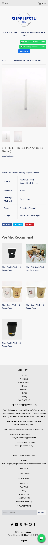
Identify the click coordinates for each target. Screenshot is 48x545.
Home (4, 60)
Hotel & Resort (24, 382)
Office (24, 386)
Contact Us (24, 494)
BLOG (24, 393)
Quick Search (24, 473)
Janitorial (24, 389)
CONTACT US (24, 400)
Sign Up (41, 512)
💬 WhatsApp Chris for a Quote (33, 42)
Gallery (24, 396)
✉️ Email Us (24, 51)
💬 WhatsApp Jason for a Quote (33, 47)
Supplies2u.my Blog (24, 501)
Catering (24, 379)
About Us (24, 483)
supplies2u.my (26, 532)
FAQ (24, 491)
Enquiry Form (24, 498)
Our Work (24, 487)
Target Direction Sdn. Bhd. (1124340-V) (23, 535)
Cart (44, 3)
